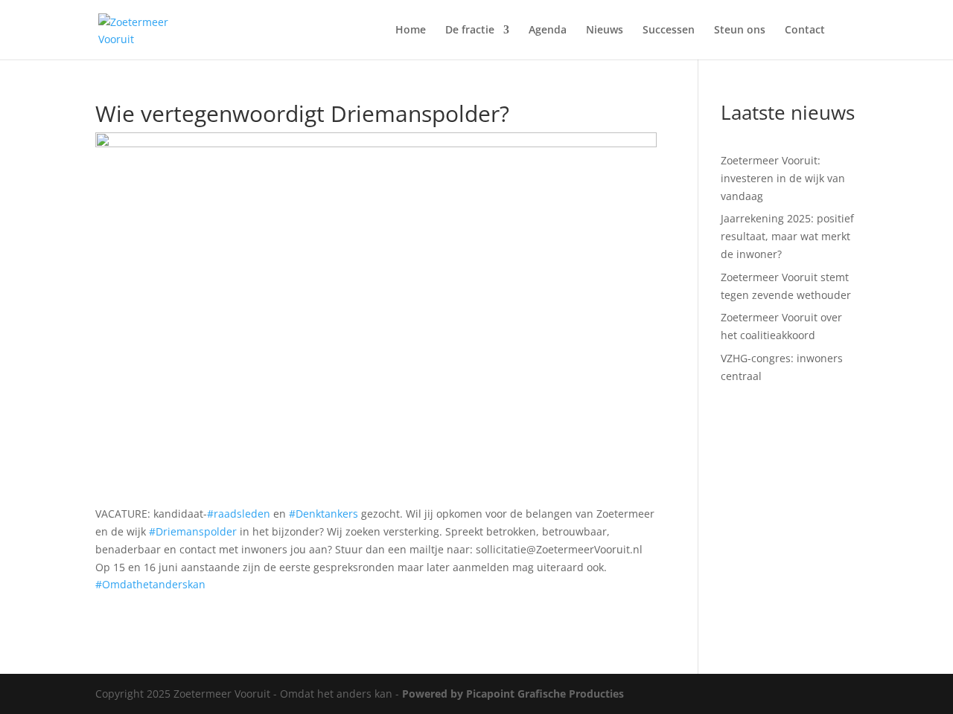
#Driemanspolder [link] (193, 531)
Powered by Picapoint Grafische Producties (513, 693)
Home (410, 30)
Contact (805, 30)
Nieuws (604, 30)
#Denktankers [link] (323, 513)
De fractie (469, 30)
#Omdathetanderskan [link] (150, 584)
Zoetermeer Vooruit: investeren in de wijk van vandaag (783, 178)
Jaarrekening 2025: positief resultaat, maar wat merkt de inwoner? (787, 236)
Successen (669, 30)
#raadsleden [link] (238, 513)
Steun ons (739, 30)
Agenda (548, 30)
